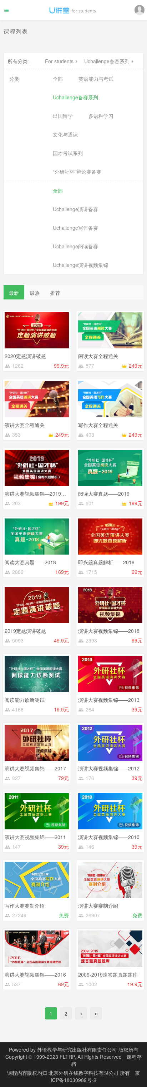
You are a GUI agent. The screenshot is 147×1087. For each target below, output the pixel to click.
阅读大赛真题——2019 (104, 493)
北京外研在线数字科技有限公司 (84, 1072)
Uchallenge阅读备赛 (75, 246)
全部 (58, 78)
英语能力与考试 (95, 78)
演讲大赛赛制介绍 (98, 905)
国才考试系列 (68, 153)
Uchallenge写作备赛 (75, 227)
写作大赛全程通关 (98, 424)
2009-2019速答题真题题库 (108, 974)
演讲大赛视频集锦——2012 (109, 768)
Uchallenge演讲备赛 (75, 209)
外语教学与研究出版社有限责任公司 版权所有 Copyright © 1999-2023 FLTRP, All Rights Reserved (71, 1053)
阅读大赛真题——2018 (30, 562)
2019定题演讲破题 (25, 630)
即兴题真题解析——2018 (106, 562)
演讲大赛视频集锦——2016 (35, 974)
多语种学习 (100, 115)
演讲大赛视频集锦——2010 (109, 836)
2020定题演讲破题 (25, 355)
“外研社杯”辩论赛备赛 (77, 171)
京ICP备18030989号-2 (95, 1076)
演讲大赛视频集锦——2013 (109, 699)
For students (59, 61)
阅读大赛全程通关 (98, 355)
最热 (35, 292)
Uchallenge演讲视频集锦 (80, 264)
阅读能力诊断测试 (25, 699)
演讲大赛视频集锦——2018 (109, 630)
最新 (14, 292)
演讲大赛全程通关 (25, 424)
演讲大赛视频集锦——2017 (35, 768)
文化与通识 (65, 134)
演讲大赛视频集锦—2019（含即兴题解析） (53, 493)
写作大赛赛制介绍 (25, 905)
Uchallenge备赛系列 (107, 61)
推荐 (55, 292)
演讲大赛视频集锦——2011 (35, 836)
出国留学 (63, 115)
